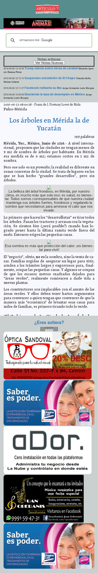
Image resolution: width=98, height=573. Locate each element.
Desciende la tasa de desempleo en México (54, 94)
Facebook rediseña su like (43, 88)
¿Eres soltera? (49, 322)
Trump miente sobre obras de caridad (51, 68)
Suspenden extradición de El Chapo (49, 78)
